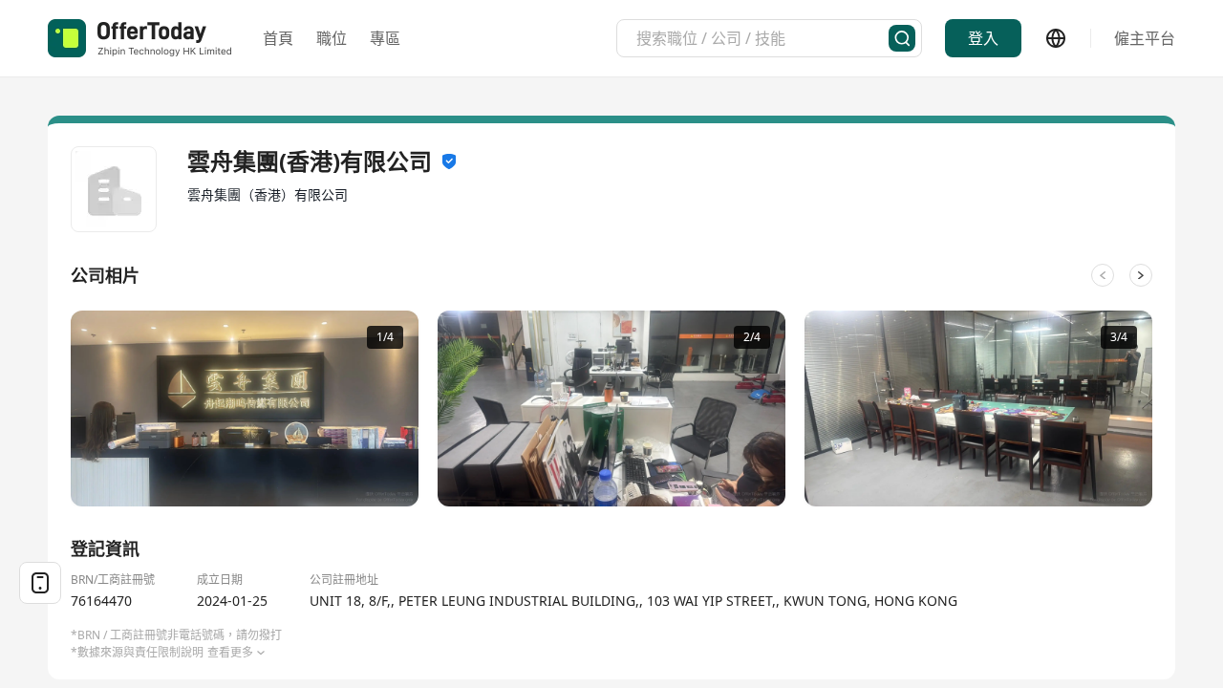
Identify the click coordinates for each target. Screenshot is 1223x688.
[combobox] (762, 38)
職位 (331, 38)
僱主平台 (1144, 38)
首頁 (278, 38)
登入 (983, 38)
